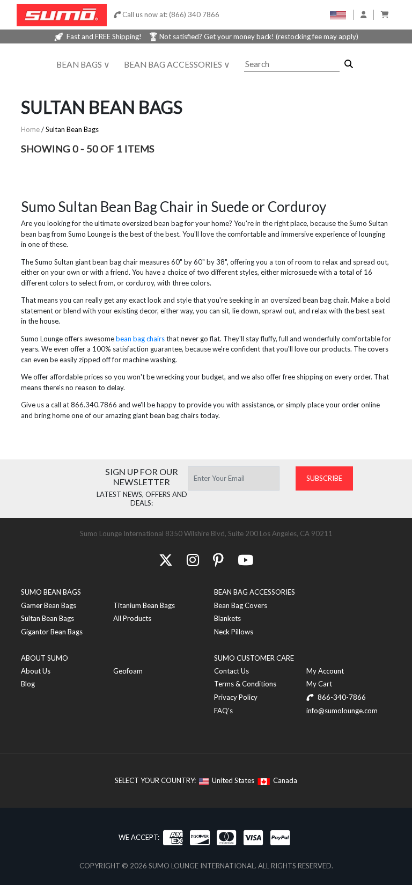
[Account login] (363, 14)
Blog (28, 683)
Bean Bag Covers (240, 605)
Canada (283, 780)
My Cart (319, 683)
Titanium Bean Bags (144, 605)
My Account (325, 671)
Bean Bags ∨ (83, 64)
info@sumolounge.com (342, 710)
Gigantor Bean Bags (52, 631)
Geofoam (128, 671)
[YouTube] (245, 559)
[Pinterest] (218, 559)
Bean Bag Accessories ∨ (177, 64)
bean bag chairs (140, 338)
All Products (132, 618)
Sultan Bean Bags (72, 129)
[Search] (348, 64)
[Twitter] (166, 559)
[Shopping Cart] (385, 14)
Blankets (227, 618)
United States (231, 780)
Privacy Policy (236, 697)
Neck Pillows (233, 631)
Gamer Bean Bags (48, 605)
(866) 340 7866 (194, 14)
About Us (35, 671)
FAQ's (223, 710)
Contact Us (231, 671)
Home (30, 129)
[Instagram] (193, 559)
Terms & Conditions (245, 683)
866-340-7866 (341, 697)
